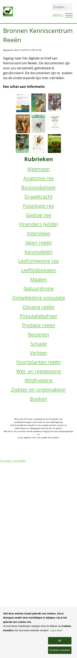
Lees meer (56, 630)
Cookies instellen (13, 461)
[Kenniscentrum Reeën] (8, 11)
